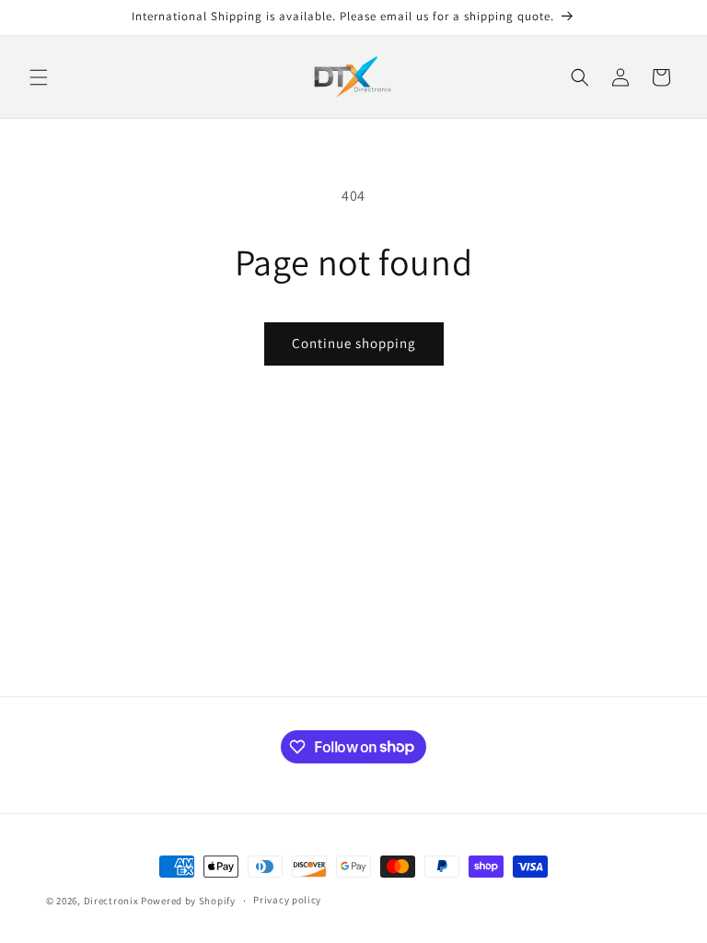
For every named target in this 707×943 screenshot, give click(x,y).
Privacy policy (287, 899)
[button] (38, 77)
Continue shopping (354, 343)
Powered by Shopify (188, 900)
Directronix (111, 900)
